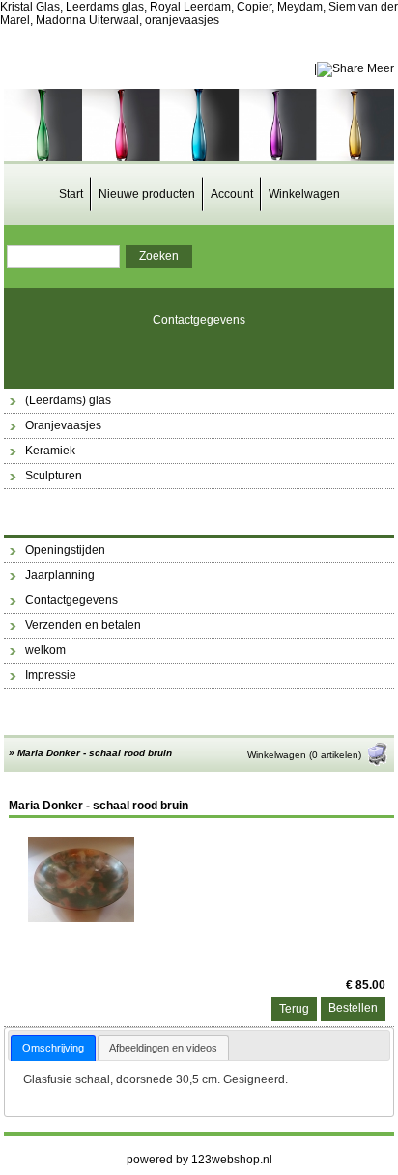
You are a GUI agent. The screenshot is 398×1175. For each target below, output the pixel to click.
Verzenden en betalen (83, 625)
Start (71, 194)
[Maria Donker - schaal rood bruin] (81, 918)
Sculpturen (53, 475)
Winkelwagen (304, 194)
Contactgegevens (199, 320)
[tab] (53, 1048)
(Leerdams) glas (68, 400)
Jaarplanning (60, 575)
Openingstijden (65, 550)
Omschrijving (53, 1047)
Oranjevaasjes (63, 425)
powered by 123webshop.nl (199, 1159)
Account (232, 194)
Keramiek (50, 450)
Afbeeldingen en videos (163, 1047)
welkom (45, 650)
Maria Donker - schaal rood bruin (94, 753)
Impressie (50, 675)
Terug (294, 1009)
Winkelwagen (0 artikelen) (304, 755)
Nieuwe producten (147, 194)
